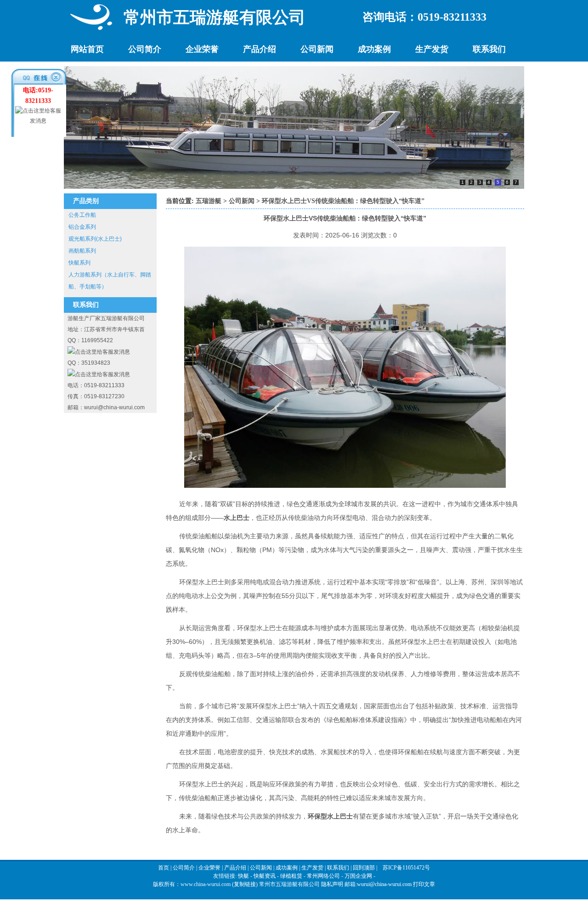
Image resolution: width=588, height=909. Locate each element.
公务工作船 (82, 215)
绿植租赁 (291, 876)
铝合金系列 (82, 227)
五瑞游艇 (208, 201)
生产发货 (431, 49)
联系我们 (489, 49)
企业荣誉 (202, 49)
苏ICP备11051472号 (406, 867)
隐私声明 (332, 884)
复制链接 (245, 884)
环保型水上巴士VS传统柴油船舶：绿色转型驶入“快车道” (343, 201)
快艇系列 (79, 263)
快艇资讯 (265, 876)
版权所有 (164, 884)
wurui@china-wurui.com (384, 884)
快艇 (243, 876)
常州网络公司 (323, 876)
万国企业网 (358, 876)
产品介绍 (259, 49)
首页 (163, 867)
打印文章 (424, 884)
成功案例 (374, 49)
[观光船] (294, 187)
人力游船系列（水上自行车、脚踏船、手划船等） (109, 280)
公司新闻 (317, 49)
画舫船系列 (82, 251)
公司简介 (144, 49)
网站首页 (87, 49)
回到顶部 (364, 867)
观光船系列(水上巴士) (95, 239)
